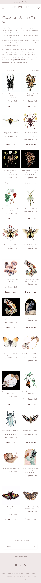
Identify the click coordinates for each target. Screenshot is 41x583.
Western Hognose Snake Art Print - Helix (30, 94)
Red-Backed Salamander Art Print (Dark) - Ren (10, 319)
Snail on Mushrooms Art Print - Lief (10, 280)
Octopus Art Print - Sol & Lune (30, 354)
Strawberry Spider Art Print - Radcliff (10, 209)
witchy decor (29, 59)
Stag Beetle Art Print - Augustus (30, 245)
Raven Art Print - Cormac (30, 318)
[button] (2, 7)
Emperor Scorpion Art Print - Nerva (30, 469)
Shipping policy (31, 576)
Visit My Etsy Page (20, 556)
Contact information (21, 579)
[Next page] (26, 529)
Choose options (10, 106)
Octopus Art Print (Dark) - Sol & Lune (10, 392)
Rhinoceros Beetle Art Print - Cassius (10, 94)
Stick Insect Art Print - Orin (30, 209)
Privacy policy (11, 576)
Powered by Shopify (24, 573)
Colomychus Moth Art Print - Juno (10, 507)
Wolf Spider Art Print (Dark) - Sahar (10, 171)
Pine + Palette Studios (12, 573)
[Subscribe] (34, 546)
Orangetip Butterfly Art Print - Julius (10, 354)
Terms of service (21, 576)
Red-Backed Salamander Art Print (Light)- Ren (30, 280)
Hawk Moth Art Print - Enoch (30, 431)
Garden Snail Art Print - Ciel (10, 468)
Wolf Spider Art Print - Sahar (30, 133)
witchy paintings (13, 59)
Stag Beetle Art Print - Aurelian (10, 245)
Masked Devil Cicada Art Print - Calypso (10, 133)
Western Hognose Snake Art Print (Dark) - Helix (30, 171)
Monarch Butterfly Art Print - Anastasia (30, 392)
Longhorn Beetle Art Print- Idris (10, 431)
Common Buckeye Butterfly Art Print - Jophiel (30, 507)
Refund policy (35, 573)
